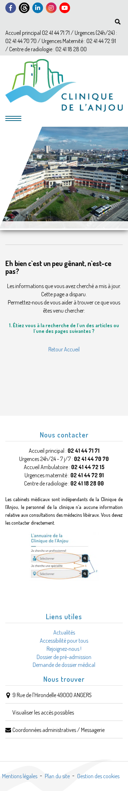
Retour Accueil (64, 349)
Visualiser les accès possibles (43, 712)
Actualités (64, 632)
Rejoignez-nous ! (64, 648)
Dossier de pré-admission (64, 656)
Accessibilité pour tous (64, 640)
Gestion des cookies (98, 776)
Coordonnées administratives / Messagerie (58, 729)
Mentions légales (19, 776)
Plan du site (57, 776)
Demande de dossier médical (64, 664)
